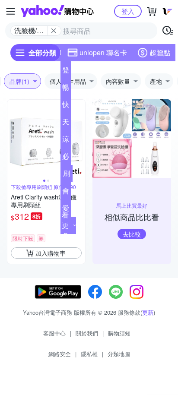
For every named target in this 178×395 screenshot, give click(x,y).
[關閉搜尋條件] (53, 31)
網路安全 (59, 354)
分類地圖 (119, 354)
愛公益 (65, 210)
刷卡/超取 (66, 175)
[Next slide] (79, 138)
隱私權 (89, 354)
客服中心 (54, 333)
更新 (147, 312)
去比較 (132, 234)
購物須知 (119, 333)
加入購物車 (50, 253)
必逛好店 (65, 158)
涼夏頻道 (65, 141)
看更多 (65, 225)
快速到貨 (65, 106)
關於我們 (87, 333)
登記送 (65, 72)
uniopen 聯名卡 (103, 52)
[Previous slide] (13, 138)
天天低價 (65, 123)
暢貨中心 (65, 89)
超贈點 (159, 52)
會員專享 (65, 192)
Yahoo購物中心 (57, 11)
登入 (127, 11)
